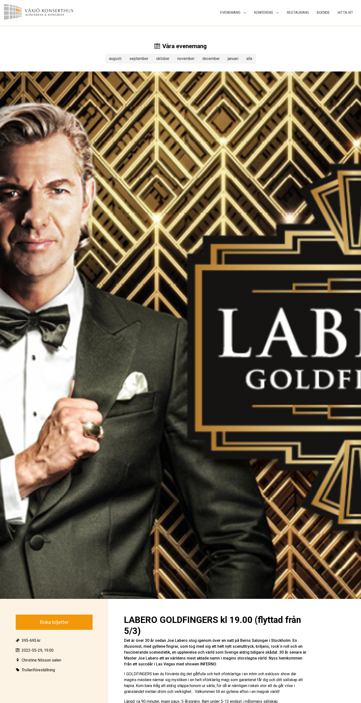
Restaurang (298, 12)
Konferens (263, 12)
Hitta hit (345, 12)
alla (249, 58)
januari (233, 58)
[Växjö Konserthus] (48, 12)
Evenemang (230, 12)
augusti (115, 58)
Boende (323, 12)
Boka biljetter (54, 622)
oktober (162, 58)
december (211, 58)
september (138, 58)
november (185, 58)
